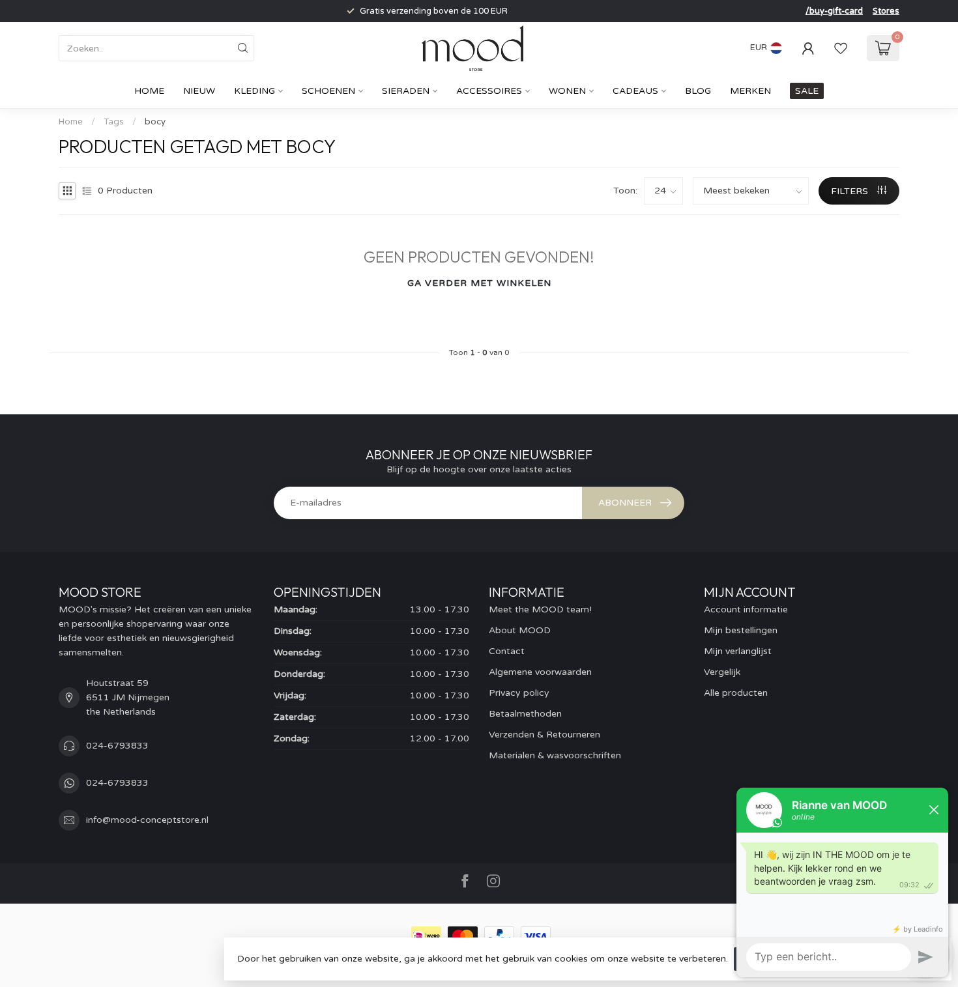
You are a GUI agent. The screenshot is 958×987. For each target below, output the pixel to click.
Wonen (567, 90)
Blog (698, 90)
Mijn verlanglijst (738, 651)
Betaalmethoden (525, 713)
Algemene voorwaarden (540, 672)
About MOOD (520, 630)
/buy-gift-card (834, 11)
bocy (155, 122)
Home (149, 90)
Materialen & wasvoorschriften (555, 755)
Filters (851, 191)
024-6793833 (117, 745)
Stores (886, 11)
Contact (507, 651)
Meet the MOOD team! (540, 609)
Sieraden (405, 90)
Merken (750, 90)
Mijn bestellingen (740, 630)
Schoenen (328, 90)
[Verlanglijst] (840, 48)
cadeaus (635, 90)
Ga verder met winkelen (479, 283)
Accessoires (489, 90)
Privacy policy (519, 692)
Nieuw (199, 90)
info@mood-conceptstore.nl (147, 819)
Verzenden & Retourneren (544, 734)
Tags (114, 122)
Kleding (254, 90)
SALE (807, 90)
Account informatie (746, 609)
